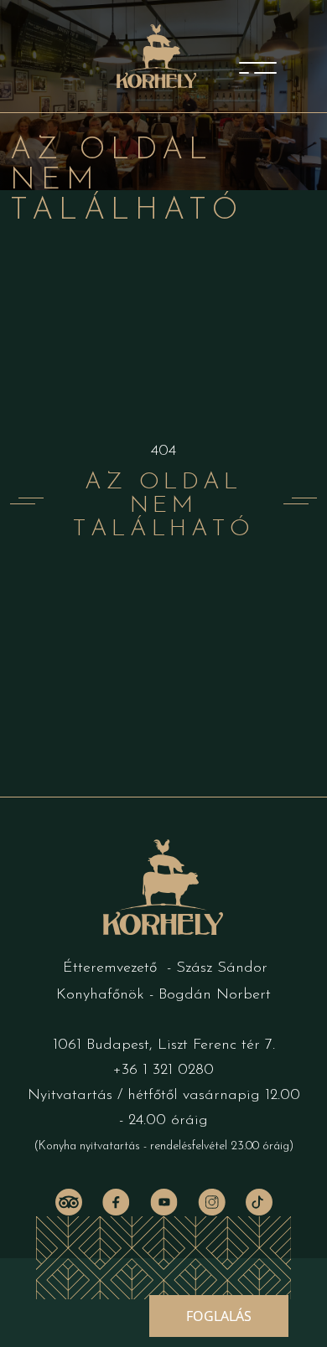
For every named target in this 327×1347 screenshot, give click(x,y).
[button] (218, 1316)
